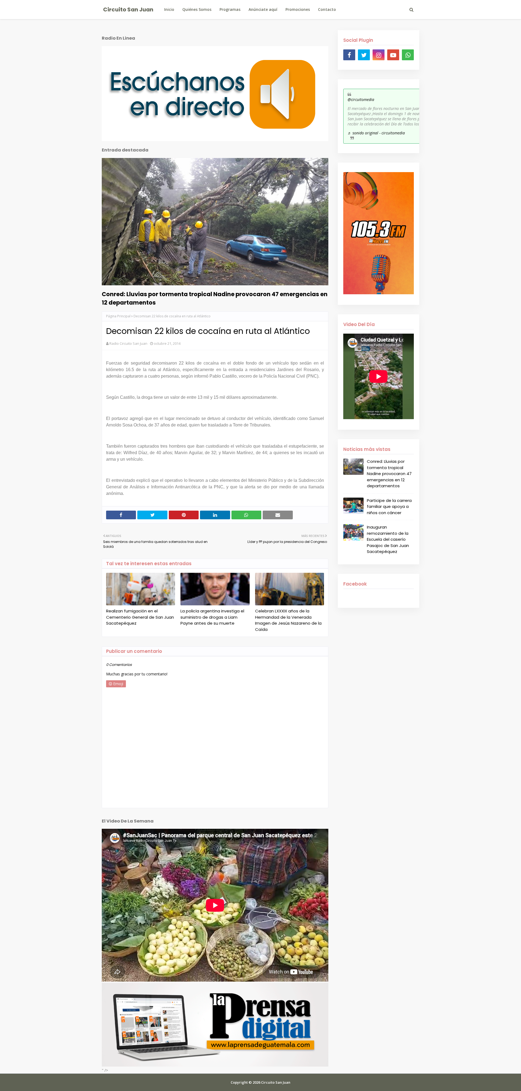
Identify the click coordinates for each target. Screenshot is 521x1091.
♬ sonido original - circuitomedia (376, 132)
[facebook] (349, 54)
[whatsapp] (408, 54)
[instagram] (379, 54)
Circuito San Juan (128, 9)
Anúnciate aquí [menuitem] (263, 9)
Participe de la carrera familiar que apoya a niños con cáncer (389, 507)
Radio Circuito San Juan (128, 343)
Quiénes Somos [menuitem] (196, 9)
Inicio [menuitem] (169, 9)
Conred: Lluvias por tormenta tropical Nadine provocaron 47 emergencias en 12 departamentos (215, 298)
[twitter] (364, 54)
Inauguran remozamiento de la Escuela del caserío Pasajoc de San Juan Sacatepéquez (388, 539)
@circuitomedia (361, 99)
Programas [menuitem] (230, 9)
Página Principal (118, 316)
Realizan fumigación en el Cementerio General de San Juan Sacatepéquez (140, 617)
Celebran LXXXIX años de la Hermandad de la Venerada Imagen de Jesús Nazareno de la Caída (288, 620)
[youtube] (393, 54)
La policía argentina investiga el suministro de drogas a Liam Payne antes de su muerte (212, 617)
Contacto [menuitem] (327, 9)
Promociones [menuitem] (297, 9)
